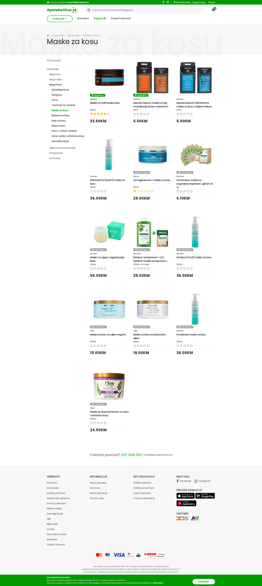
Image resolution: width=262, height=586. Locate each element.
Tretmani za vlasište (63, 105)
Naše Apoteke (183, 2)
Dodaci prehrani (56, 493)
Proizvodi (59, 18)
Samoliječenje (55, 513)
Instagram (204, 481)
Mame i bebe (54, 508)
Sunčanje (54, 158)
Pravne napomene (144, 498)
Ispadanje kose (60, 89)
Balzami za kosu (61, 115)
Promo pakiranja (56, 503)
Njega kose (55, 84)
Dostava (95, 488)
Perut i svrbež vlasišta (64, 131)
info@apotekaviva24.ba (158, 455)
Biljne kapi (52, 524)
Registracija (199, 2)
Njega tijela (55, 79)
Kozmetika (53, 69)
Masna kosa (58, 125)
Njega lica (54, 74)
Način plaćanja (98, 493)
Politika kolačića (142, 483)
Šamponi (57, 95)
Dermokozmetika (56, 534)
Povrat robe (97, 498)
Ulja (49, 519)
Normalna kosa (60, 141)
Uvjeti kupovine (142, 493)
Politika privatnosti (143, 488)
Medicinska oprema (58, 498)
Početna (52, 483)
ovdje (96, 583)
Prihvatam (203, 581)
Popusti (99, 18)
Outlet (50, 529)
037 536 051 (131, 454)
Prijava (211, 2)
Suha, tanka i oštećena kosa (68, 136)
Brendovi (83, 18)
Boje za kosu (59, 120)
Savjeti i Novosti (121, 18)
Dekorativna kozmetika (62, 148)
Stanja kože (56, 153)
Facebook (185, 481)
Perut (55, 100)
